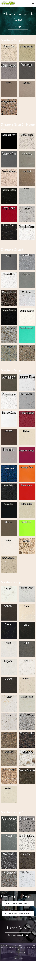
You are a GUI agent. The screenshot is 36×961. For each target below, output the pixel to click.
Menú (33, 3)
